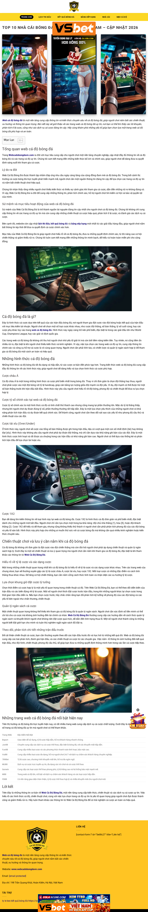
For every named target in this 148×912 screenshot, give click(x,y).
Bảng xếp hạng (88, 17)
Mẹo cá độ (122, 17)
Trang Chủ (26, 17)
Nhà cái (106, 17)
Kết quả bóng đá (66, 17)
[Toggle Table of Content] (19, 140)
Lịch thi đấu (45, 17)
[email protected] (17, 876)
